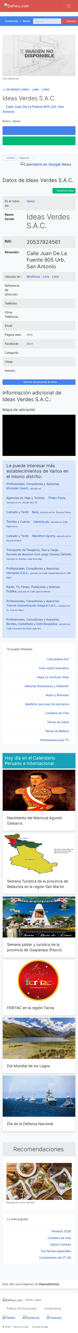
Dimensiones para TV (55, 740)
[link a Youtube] (54, 1317)
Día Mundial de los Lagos (28, 1066)
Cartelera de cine (59, 1238)
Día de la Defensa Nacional (30, 1124)
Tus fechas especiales (56, 1251)
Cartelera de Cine (57, 713)
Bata (35, 512)
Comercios (11, 21)
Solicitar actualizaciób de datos (40, 382)
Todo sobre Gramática (54, 668)
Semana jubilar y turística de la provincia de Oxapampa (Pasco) (34, 947)
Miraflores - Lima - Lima (43, 276)
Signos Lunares (60, 1244)
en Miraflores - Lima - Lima (27, 89)
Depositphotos (49, 1284)
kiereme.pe (41, 521)
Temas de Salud (58, 722)
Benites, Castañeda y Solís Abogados (31, 624)
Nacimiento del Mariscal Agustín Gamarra (34, 820)
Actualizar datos (65, 190)
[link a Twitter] (8, 1317)
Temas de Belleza (57, 731)
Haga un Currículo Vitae (53, 677)
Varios (26, 21)
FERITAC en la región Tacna (30, 1008)
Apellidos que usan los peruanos (47, 704)
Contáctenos (52, 1308)
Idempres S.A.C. (17, 573)
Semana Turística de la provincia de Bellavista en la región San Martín (37, 884)
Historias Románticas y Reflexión (47, 686)
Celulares (71, 21)
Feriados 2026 (61, 1231)
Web (30, 334)
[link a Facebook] (31, 1317)
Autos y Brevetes (58, 695)
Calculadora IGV (58, 659)
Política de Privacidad (21, 1308)
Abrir (30, 343)
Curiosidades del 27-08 (55, 1257)
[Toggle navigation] (68, 6)
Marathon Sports (43, 536)
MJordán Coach (17, 488)
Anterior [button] (10, 157)
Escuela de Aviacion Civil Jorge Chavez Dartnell (38, 554)
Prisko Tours (56, 498)
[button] (39, 130)
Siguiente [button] (24, 157)
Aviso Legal (33, 1299)
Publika (11, 591)
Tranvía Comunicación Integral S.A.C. (31, 605)
